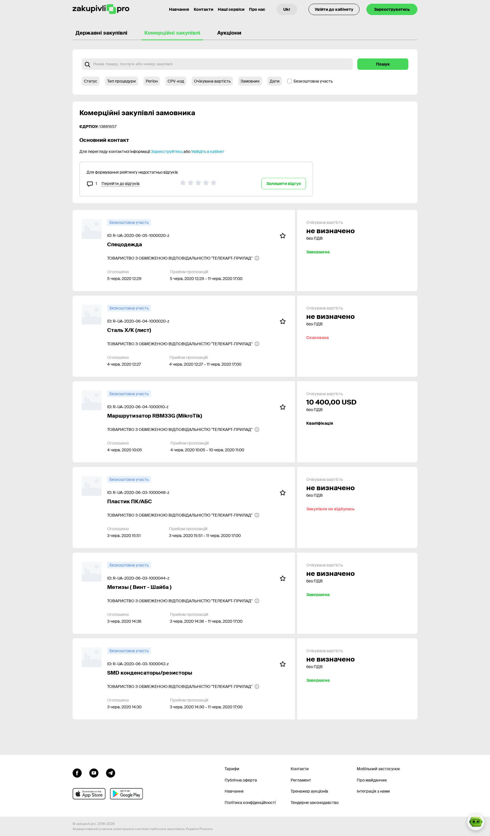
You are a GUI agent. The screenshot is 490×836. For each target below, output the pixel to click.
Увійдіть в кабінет (207, 151)
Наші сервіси (231, 9)
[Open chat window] (475, 821)
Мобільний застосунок (378, 768)
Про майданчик (372, 780)
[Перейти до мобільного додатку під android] (126, 793)
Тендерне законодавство (315, 802)
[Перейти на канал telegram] (110, 772)
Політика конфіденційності (250, 802)
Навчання (179, 9)
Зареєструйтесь (167, 151)
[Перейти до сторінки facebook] (77, 772)
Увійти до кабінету (334, 9)
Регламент (301, 780)
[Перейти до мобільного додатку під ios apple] (89, 793)
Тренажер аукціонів (309, 791)
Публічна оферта (241, 780)
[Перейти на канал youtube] (93, 772)
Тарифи (232, 768)
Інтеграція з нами (373, 791)
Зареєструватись (392, 9)
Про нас (257, 9)
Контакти (203, 9)
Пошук (383, 64)
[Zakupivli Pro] (101, 9)
